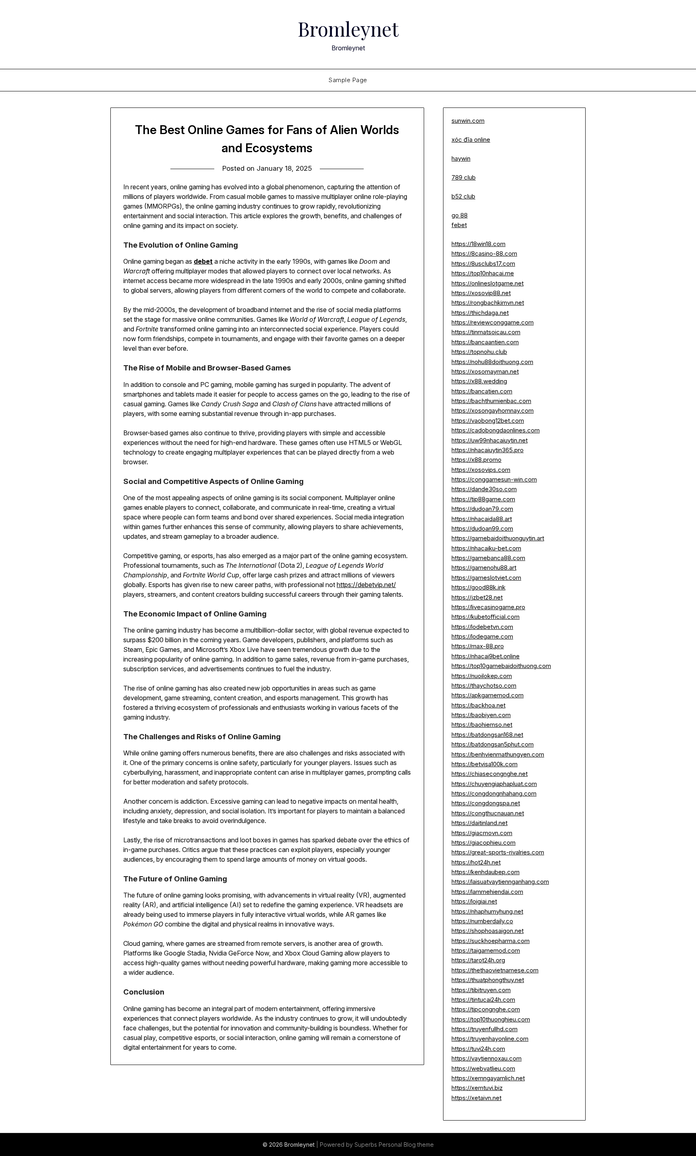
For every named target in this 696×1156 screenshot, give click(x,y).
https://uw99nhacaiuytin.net (490, 440)
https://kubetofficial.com (486, 616)
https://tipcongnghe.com (486, 1009)
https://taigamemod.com (486, 950)
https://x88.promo (476, 459)
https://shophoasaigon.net (488, 931)
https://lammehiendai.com (487, 891)
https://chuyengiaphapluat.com (494, 784)
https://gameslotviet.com (486, 577)
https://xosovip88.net (481, 293)
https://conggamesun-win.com (494, 479)
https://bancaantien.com (485, 342)
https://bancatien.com (482, 391)
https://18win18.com (478, 244)
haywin (461, 158)
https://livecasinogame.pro (488, 607)
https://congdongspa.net (486, 803)
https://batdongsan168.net (487, 734)
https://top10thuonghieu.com (491, 1019)
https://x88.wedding (479, 381)
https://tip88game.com (483, 499)
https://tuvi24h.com (478, 1049)
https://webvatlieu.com (483, 1068)
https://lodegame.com (482, 636)
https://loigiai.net (474, 901)
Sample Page (348, 80)
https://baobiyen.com (481, 715)
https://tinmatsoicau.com (486, 332)
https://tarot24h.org (478, 960)
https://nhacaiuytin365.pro (488, 450)
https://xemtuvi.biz (477, 1088)
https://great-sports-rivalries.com (498, 852)
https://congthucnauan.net (488, 813)
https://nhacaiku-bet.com (486, 548)
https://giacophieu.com (484, 842)
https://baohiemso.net (482, 724)
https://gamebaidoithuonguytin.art (498, 538)
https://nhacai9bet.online (486, 656)
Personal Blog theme (406, 1144)
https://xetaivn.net (476, 1098)
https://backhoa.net (478, 705)
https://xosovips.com (481, 470)
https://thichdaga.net (480, 312)
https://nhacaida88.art (482, 519)
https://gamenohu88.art (484, 567)
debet (203, 261)
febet (459, 225)
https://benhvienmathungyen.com (498, 754)
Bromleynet (348, 28)
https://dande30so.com (484, 489)
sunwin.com (468, 120)
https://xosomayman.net (485, 371)
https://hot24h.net (476, 862)
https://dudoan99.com (482, 528)
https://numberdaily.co (482, 921)
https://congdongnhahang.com (494, 793)
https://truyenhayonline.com (490, 1038)
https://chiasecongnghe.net (490, 774)
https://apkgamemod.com (488, 695)
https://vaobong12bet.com (488, 420)
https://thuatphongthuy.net (488, 980)
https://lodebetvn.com (482, 627)
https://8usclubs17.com (483, 263)
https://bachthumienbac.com (491, 401)
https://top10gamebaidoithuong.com (501, 666)
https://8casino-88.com (484, 253)
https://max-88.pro (478, 646)
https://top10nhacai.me (483, 273)
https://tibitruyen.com (481, 990)
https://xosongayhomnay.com (493, 410)
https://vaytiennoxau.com (487, 1058)
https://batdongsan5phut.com (493, 744)
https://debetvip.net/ (366, 585)
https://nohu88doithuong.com (492, 362)
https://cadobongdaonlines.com (496, 430)
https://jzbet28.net (477, 597)
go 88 (460, 215)
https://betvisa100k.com (485, 764)
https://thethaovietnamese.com (495, 970)
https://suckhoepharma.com (491, 941)
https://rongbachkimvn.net (488, 302)
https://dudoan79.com (482, 509)
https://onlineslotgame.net (488, 283)
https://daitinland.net (480, 823)
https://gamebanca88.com (488, 558)
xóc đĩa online (471, 139)
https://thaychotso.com (484, 685)
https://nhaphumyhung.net (487, 911)
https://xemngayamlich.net (488, 1078)
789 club (464, 177)
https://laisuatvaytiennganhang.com (500, 881)
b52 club (463, 196)
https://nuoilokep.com (482, 676)
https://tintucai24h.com (483, 999)
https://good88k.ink (478, 587)
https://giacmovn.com (482, 833)
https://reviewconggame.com (493, 322)
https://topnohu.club (479, 352)
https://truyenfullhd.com (485, 1029)
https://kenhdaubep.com (486, 872)
